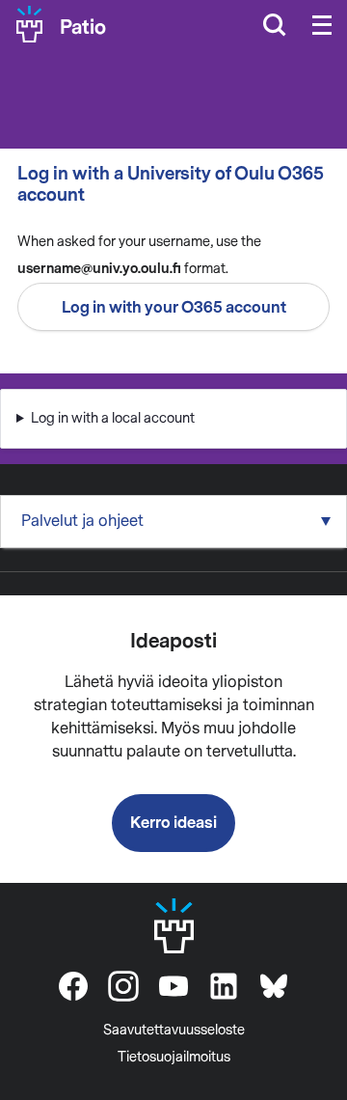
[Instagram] (123, 986)
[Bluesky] (273, 986)
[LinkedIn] (223, 986)
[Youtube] (173, 986)
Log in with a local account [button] (113, 418)
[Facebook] (73, 986)
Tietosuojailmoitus (174, 1057)
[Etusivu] (29, 24)
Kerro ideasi (173, 822)
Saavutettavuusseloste (174, 1030)
